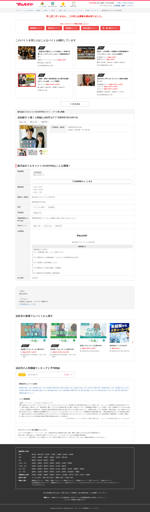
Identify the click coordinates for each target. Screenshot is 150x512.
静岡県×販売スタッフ (26, 393)
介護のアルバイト (70, 482)
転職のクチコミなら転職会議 (60, 497)
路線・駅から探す (48, 477)
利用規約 (74, 493)
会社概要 (94, 493)
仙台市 (82, 474)
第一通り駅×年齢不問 (119, 390)
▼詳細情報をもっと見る (27, 304)
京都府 (46, 457)
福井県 (64, 466)
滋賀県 (52, 457)
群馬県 (71, 454)
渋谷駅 (34, 474)
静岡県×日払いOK (39, 388)
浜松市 (58, 474)
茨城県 (59, 454)
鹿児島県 (70, 472)
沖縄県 (77, 472)
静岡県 (46, 460)
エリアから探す (36, 477)
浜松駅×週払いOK (107, 388)
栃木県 (65, 454)
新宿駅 (40, 474)
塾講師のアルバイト (38, 480)
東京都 (34, 454)
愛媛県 (76, 469)
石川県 (58, 466)
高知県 (82, 469)
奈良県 (58, 457)
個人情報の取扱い (84, 493)
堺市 (76, 474)
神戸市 (71, 474)
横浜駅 (52, 474)
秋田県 (58, 463)
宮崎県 (64, 472)
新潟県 (40, 466)
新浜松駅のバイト (90, 28)
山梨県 (34, 466)
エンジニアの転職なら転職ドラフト (75, 499)
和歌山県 (64, 457)
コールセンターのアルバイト (86, 482)
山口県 (58, 469)
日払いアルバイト (94, 480)
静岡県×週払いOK (25, 388)
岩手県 (46, 463)
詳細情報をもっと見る (83, 181)
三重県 (52, 460)
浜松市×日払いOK (80, 388)
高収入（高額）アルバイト (53, 480)
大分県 (58, 472)
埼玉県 (47, 454)
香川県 (70, 469)
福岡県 (34, 472)
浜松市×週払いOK (66, 388)
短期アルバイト (106, 480)
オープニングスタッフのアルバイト (107, 482)
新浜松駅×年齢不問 (70, 390)
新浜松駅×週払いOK (39, 390)
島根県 (40, 469)
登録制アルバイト (81, 480)
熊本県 (52, 472)
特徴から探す (70, 477)
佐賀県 (40, 472)
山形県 (64, 463)
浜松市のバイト (54, 28)
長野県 (46, 466)
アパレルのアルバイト (38, 485)
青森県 (40, 463)
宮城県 (52, 463)
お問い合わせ (65, 493)
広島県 (52, 469)
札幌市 (88, 474)
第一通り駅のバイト (110, 28)
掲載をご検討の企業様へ (125, 3)
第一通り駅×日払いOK (103, 390)
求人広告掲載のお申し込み (51, 493)
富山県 (52, 466)
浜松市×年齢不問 (94, 388)
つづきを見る (75, 104)
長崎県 (46, 472)
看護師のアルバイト (57, 482)
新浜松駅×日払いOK (55, 390)
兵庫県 (40, 457)
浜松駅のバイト (71, 28)
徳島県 (64, 469)
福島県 (70, 463)
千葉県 (53, 454)
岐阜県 (40, 460)
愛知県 (34, 460)
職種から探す (60, 477)
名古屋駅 (64, 474)
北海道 (34, 463)
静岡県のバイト (36, 28)
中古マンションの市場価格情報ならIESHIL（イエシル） (87, 497)
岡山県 (46, 469)
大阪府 (34, 457)
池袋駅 (46, 474)
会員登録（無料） (120, 5)
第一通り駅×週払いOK (86, 390)
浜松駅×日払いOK (121, 388)
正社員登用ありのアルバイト (40, 482)
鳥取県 (34, 469)
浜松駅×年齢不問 (25, 390)
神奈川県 (40, 454)
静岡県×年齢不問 (53, 388)
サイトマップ (103, 493)
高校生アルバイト (69, 480)
